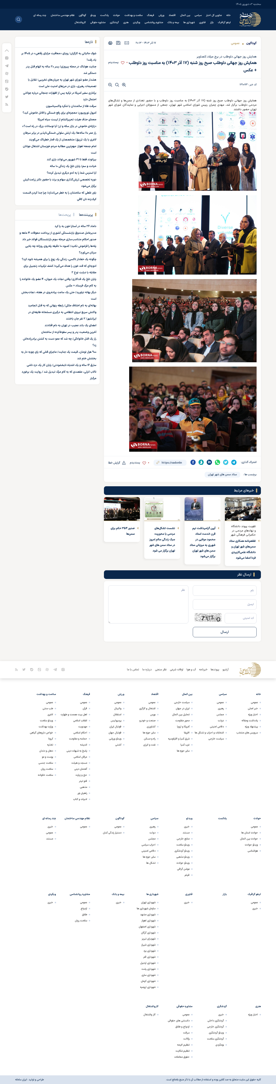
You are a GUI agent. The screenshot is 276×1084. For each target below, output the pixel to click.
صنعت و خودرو (147, 721)
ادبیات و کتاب (80, 799)
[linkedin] (209, 462)
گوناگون (82, 15)
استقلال (117, 715)
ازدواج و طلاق (182, 1027)
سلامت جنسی (45, 763)
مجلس (220, 715)
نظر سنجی (161, 670)
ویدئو (93, 15)
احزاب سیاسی (148, 845)
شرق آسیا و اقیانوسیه (179, 739)
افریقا (187, 733)
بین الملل (185, 15)
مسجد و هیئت (79, 763)
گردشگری (114, 22)
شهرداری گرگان (148, 933)
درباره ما (147, 670)
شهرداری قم (149, 957)
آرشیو (226, 670)
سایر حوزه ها (183, 751)
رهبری (221, 708)
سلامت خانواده (45, 775)
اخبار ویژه (253, 715)
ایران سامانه (21, 1080)
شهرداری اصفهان (147, 927)
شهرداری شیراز (148, 945)
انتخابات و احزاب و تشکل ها (209, 733)
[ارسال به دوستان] (126, 43)
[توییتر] (6, 96)
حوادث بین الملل (249, 839)
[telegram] (234, 462)
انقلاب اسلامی (80, 721)
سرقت (186, 1033)
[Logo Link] (250, 19)
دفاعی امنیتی (217, 727)
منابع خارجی (183, 839)
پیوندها (215, 670)
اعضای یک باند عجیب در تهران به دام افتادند (70, 325)
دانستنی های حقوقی (179, 1021)
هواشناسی (253, 851)
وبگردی (136, 22)
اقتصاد (172, 15)
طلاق (84, 915)
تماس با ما (133, 670)
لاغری (50, 715)
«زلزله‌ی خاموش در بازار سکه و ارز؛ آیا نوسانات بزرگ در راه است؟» (59, 126)
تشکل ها (150, 863)
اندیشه (83, 745)
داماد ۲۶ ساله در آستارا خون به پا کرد (75, 226)
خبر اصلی (253, 708)
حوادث (116, 15)
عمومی (235, 43)
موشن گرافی (183, 869)
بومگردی (219, 1045)
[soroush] (201, 462)
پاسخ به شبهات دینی (76, 751)
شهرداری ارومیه (147, 987)
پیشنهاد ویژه (251, 727)
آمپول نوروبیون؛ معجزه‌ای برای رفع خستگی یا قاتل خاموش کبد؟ (59, 113)
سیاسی (198, 15)
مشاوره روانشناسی (153, 22)
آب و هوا (191, 670)
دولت (221, 721)
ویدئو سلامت (46, 721)
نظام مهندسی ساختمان (62, 15)
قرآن (85, 708)
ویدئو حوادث (251, 845)
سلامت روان (47, 769)
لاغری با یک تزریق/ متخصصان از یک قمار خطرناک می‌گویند (62, 140)
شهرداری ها (189, 22)
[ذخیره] (118, 43)
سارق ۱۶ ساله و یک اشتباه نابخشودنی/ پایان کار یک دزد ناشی (61, 365)
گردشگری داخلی (215, 1021)
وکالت (186, 1039)
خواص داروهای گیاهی (41, 733)
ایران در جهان (183, 708)
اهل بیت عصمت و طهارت (74, 715)
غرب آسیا (185, 745)
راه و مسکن (149, 739)
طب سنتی (47, 708)
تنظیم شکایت (183, 1051)
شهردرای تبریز (148, 939)
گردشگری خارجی (215, 1027)
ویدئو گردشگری (182, 851)
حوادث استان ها (249, 833)
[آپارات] (6, 73)
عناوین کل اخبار (214, 15)
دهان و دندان (46, 751)
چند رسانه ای (39, 15)
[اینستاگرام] (6, 57)
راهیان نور (82, 793)
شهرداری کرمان (148, 981)
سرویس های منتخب (247, 733)
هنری (126, 22)
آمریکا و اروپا (183, 727)
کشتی (118, 745)
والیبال (117, 708)
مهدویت (82, 727)
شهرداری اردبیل (147, 963)
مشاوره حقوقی (97, 22)
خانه (228, 15)
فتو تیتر (83, 781)
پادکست (104, 15)
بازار (211, 22)
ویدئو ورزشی (115, 739)
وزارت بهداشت (46, 727)
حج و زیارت (81, 775)
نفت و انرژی (149, 745)
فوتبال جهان (114, 733)
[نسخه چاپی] (110, 43)
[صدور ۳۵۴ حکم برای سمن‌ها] (122, 509)
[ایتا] (6, 81)
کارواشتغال (80, 22)
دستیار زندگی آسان (112, 833)
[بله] (6, 89)
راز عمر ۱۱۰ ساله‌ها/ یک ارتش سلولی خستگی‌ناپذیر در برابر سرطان (59, 133)
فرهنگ (150, 15)
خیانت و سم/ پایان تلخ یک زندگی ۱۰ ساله (73, 166)
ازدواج (84, 909)
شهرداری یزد (149, 951)
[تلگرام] (7, 65)
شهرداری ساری (148, 975)
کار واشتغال (149, 1015)
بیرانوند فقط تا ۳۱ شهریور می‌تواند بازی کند (71, 159)
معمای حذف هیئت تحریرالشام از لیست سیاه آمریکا (67, 120)
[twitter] (226, 462)
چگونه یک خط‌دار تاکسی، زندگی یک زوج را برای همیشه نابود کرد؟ (59, 259)
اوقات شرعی (176, 670)
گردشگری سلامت (215, 1039)
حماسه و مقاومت (78, 739)
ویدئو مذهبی (183, 857)
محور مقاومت (182, 721)
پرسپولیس (116, 721)
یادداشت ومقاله (250, 721)
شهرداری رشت (148, 969)
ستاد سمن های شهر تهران (222, 474)
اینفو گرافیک (224, 22)
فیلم (187, 875)
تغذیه (50, 745)
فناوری (202, 22)
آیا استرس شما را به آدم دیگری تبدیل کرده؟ (71, 173)
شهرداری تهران (148, 902)
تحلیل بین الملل (181, 715)
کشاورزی (151, 727)
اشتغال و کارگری (147, 708)
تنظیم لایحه (183, 1045)
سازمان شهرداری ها (146, 909)
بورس (152, 715)
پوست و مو (47, 757)
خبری (187, 827)
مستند (186, 833)
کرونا (50, 739)
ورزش (161, 15)
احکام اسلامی (80, 733)
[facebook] (193, 462)
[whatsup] (217, 462)
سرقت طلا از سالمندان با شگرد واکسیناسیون (71, 106)
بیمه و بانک (173, 22)
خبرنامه (203, 670)
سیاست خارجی (216, 739)
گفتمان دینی (80, 769)
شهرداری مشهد (147, 915)
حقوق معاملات (182, 1057)
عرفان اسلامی (80, 757)
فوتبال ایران (115, 727)
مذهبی (83, 787)
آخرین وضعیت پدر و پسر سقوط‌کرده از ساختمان (68, 332)
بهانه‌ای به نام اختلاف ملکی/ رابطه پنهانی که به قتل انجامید (62, 306)
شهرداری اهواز (148, 921)
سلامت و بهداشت (133, 15)
